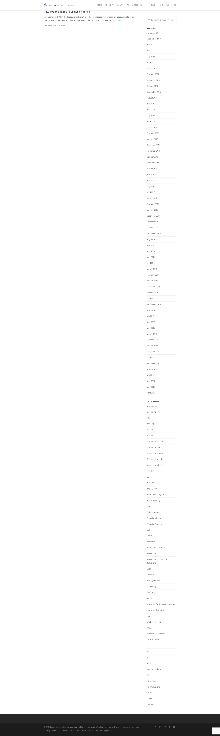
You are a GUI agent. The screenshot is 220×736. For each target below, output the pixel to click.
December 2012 (153, 351)
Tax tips (150, 692)
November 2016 (153, 80)
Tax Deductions (153, 687)
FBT (148, 506)
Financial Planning (154, 524)
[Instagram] (160, 726)
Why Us (120, 5)
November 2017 (153, 33)
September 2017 (154, 39)
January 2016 (152, 139)
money (150, 598)
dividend (150, 482)
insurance (151, 541)
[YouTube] (174, 726)
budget (62, 26)
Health (149, 535)
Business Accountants (156, 441)
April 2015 (151, 192)
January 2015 (152, 210)
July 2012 (150, 375)
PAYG (149, 628)
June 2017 (151, 50)
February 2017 (153, 74)
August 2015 (152, 168)
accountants (152, 406)
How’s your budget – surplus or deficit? (68, 11)
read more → (118, 20)
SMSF (149, 645)
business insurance (155, 453)
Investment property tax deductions (157, 561)
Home (99, 5)
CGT (148, 477)
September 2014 (154, 233)
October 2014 (152, 227)
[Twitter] (169, 726)
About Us (109, 5)
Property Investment (156, 633)
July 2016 (150, 103)
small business (153, 639)
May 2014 (151, 257)
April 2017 (151, 62)
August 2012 (152, 369)
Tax (148, 675)
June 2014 (151, 251)
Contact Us (163, 5)
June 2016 (151, 109)
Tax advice (151, 681)
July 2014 (150, 245)
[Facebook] (156, 726)
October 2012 (152, 357)
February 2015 (153, 204)
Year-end (150, 704)
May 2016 (151, 115)
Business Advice (153, 447)
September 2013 (154, 304)
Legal (149, 569)
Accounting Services (137, 5)
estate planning (153, 500)
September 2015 (154, 162)
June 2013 (151, 322)
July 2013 (150, 316)
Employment (152, 488)
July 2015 (150, 174)
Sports (149, 651)
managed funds (153, 580)
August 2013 (152, 310)
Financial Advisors (154, 518)
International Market (156, 547)
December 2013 (153, 286)
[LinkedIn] (165, 726)
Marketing (151, 586)
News (152, 5)
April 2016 (151, 121)
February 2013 (153, 339)
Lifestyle (150, 574)
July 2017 (150, 44)
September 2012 (154, 363)
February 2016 (153, 133)
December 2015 (153, 145)
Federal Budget (153, 512)
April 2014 (151, 263)
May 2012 (151, 387)
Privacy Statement (89, 727)
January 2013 (152, 345)
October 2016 (152, 86)
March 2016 (152, 127)
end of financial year (155, 494)
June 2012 (151, 381)
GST (148, 530)
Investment (151, 553)
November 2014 (153, 221)
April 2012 (151, 393)
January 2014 (152, 280)
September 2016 (154, 92)
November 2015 (153, 151)
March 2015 (152, 198)
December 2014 (153, 216)
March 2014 (152, 269)
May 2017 (151, 56)
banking (150, 423)
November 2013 (153, 292)
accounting (151, 412)
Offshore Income (154, 622)
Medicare (151, 592)
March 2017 (152, 68)
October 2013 (152, 298)
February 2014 (153, 275)
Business (150, 435)
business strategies (155, 465)
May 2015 (151, 186)
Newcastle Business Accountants (161, 604)
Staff (149, 657)
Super (149, 663)
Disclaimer (72, 727)
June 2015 (151, 180)
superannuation (154, 669)
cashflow (150, 471)
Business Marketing (155, 459)
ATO (148, 418)
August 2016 (152, 98)
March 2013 (152, 334)
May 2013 (151, 328)
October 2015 (152, 157)
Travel (149, 698)
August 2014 (152, 239)
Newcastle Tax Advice (156, 610)
